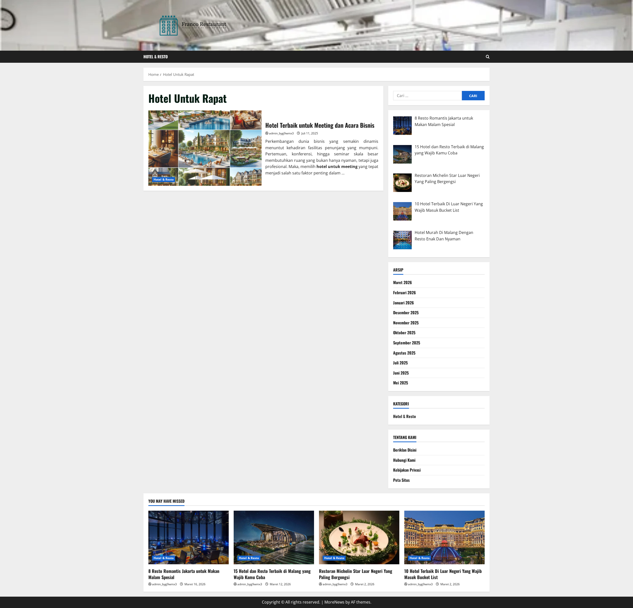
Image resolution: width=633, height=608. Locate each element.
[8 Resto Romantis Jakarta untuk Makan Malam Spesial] (188, 537)
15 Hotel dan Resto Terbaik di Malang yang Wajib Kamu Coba (272, 574)
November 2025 (406, 323)
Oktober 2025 (404, 332)
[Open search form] (488, 57)
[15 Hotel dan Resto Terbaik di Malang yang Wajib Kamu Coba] (274, 537)
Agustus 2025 (404, 353)
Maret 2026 (402, 282)
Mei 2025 (400, 383)
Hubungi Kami (404, 460)
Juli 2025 (400, 363)
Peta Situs (401, 480)
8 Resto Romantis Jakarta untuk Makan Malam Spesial (183, 574)
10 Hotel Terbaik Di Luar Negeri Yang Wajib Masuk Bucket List (443, 574)
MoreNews (334, 602)
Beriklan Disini (404, 450)
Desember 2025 (406, 312)
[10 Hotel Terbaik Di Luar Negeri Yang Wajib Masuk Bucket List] (444, 537)
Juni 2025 (401, 373)
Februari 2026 (404, 292)
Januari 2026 (403, 303)
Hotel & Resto (155, 57)
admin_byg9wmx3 (281, 133)
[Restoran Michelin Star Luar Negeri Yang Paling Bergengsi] (359, 537)
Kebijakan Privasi (407, 470)
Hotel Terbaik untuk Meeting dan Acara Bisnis (205, 148)
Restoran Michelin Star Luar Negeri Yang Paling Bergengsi (355, 574)
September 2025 (406, 343)
